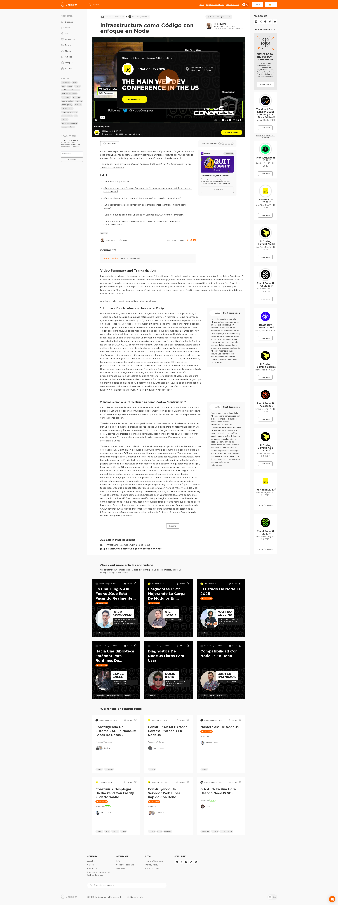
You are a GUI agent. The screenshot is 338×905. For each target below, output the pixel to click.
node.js (104, 233)
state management (69, 123)
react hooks (67, 116)
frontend (76, 97)
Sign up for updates (265, 505)
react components (69, 112)
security (108, 633)
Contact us (92, 868)
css (75, 116)
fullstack (78, 105)
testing (64, 119)
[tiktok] (270, 21)
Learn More (134, 99)
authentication (226, 831)
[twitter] (260, 21)
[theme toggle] (245, 5)
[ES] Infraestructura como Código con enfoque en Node (131, 548)
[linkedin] (256, 21)
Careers (90, 865)
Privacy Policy (151, 865)
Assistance (122, 856)
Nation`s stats (232, 5)
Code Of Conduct (153, 868)
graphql (115, 831)
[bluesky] (275, 21)
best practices (68, 101)
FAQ (201, 5)
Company (92, 856)
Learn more (231, 132)
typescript (66, 97)
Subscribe (72, 159)
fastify (123, 831)
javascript (100, 695)
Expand (172, 526)
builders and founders (70, 90)
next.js (77, 86)
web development (69, 93)
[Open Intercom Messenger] (332, 899)
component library (114, 695)
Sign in (106, 258)
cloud (107, 831)
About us (91, 861)
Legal (148, 856)
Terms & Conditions (154, 861)
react (74, 82)
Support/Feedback (215, 5)
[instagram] (265, 21)
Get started (217, 190)
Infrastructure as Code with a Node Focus (137, 301)
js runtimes (221, 695)
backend (167, 831)
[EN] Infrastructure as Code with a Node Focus (125, 545)
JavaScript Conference (112, 167)
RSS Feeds (121, 868)
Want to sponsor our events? (265, 136)
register (115, 258)
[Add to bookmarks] (134, 584)
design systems (68, 127)
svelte (69, 86)
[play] (168, 80)
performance (67, 108)
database (109, 769)
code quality (67, 105)
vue (63, 86)
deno (212, 695)
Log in (257, 4)
